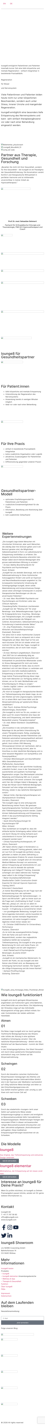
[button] (22, 8)
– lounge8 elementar (9, 1276)
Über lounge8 (6, 1286)
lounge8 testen (7, 1268)
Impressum (5, 1293)
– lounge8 (5, 1273)
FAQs (3, 1289)
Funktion (4, 1284)
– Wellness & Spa (8, 1279)
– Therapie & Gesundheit (11, 1281)
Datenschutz (6, 1296)
